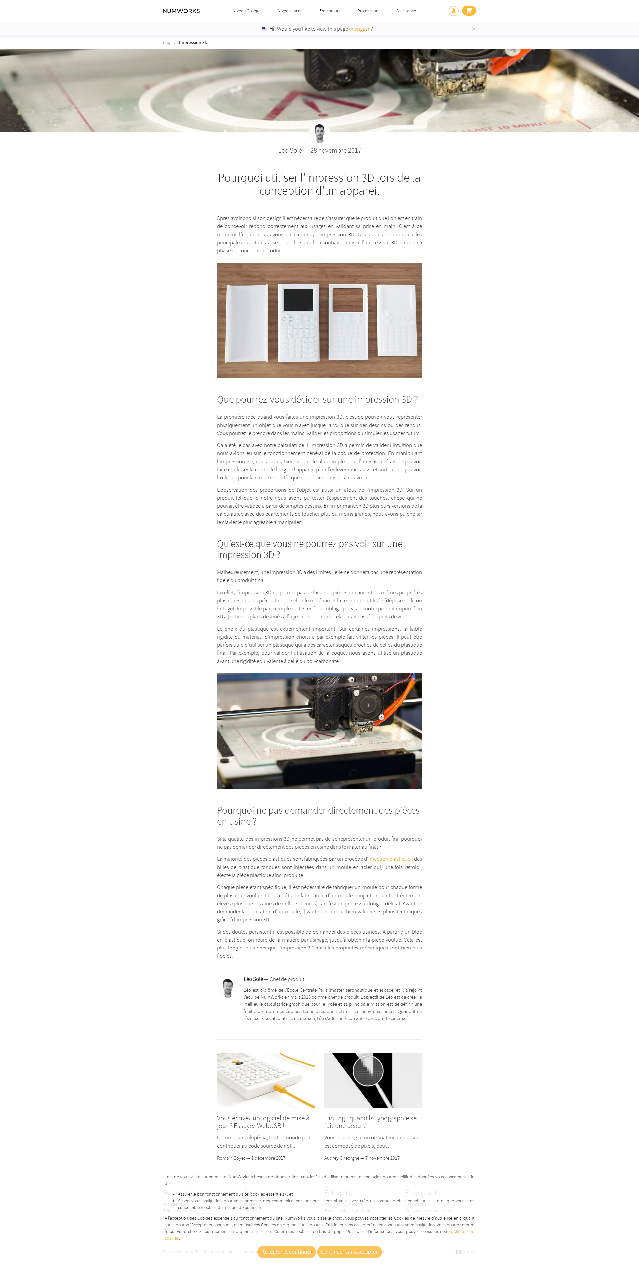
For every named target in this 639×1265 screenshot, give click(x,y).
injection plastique (389, 858)
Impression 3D (193, 42)
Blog (167, 42)
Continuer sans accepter (349, 1252)
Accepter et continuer (287, 1252)
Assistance (406, 11)
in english (360, 28)
